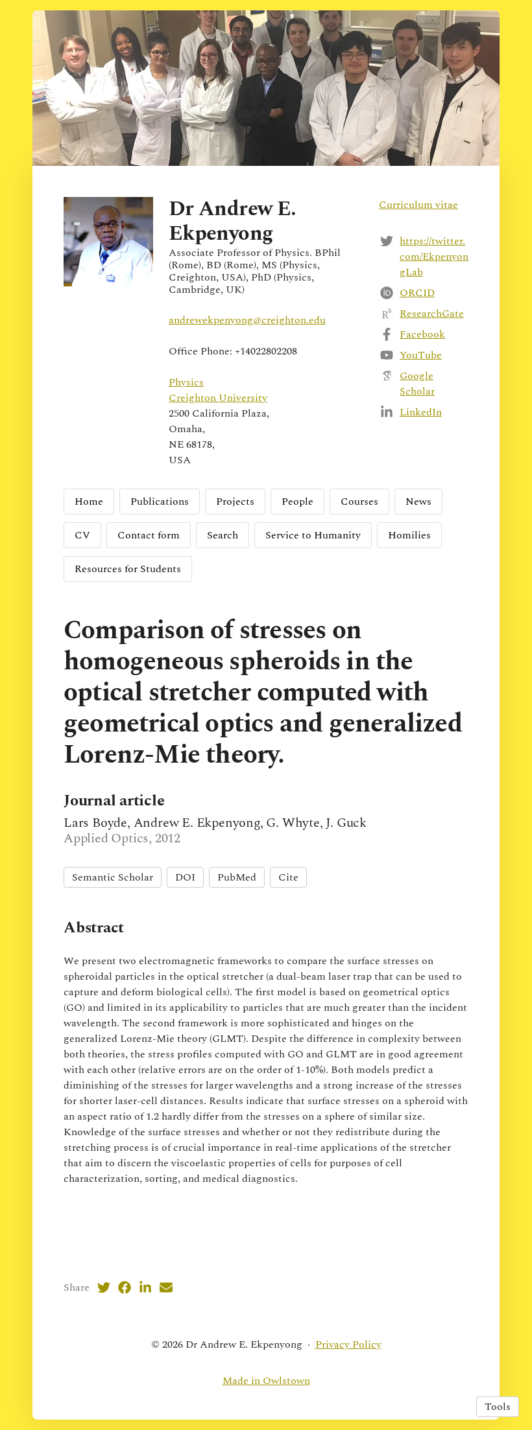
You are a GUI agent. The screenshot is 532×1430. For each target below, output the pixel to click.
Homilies (409, 535)
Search (222, 535)
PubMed (236, 877)
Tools (498, 1406)
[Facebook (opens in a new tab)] (124, 1287)
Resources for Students (128, 569)
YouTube (421, 355)
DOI (185, 877)
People (297, 501)
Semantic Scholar (112, 877)
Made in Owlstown (266, 1381)
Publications (159, 501)
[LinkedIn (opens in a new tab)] (145, 1287)
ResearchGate (432, 313)
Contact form (148, 535)
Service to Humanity (313, 535)
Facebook (422, 334)
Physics (186, 382)
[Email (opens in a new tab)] (166, 1287)
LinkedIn (421, 412)
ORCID (417, 293)
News (418, 501)
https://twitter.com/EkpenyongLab (434, 256)
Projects (235, 501)
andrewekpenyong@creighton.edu (247, 320)
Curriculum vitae (418, 205)
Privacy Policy (348, 1344)
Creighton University (218, 398)
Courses (359, 501)
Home (89, 501)
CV (82, 535)
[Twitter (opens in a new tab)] (103, 1287)
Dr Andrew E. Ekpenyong (232, 221)
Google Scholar (417, 383)
